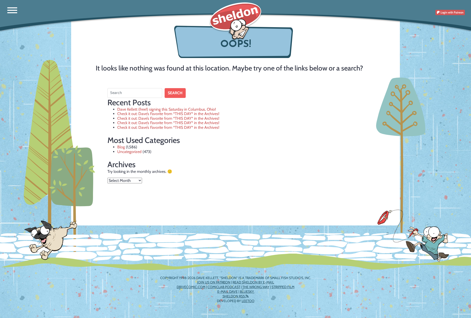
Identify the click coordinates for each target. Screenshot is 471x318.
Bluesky (247, 291)
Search (175, 93)
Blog (121, 147)
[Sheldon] (235, 21)
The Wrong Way (255, 287)
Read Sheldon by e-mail (253, 282)
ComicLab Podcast (224, 287)
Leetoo (248, 301)
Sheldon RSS (234, 296)
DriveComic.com (191, 287)
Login (451, 12)
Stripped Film (283, 287)
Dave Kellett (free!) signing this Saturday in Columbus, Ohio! (166, 109)
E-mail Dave (227, 291)
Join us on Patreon (213, 282)
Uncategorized (129, 151)
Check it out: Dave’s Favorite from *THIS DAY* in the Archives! (168, 113)
